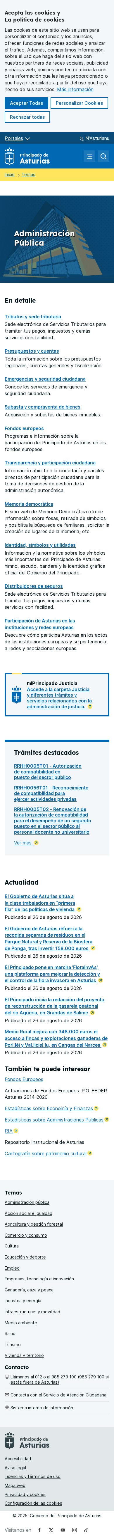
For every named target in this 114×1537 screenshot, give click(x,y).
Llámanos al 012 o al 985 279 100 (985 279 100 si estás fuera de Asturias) (60, 1379)
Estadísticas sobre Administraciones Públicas (57, 1120)
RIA (11, 1131)
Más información (75, 89)
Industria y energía (23, 1300)
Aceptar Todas (29, 103)
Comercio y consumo (26, 1235)
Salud (10, 1333)
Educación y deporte (25, 1256)
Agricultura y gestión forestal (34, 1224)
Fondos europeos (24, 428)
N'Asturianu (97, 138)
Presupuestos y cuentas (32, 351)
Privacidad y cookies (25, 1494)
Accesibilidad (18, 1458)
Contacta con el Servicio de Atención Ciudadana (58, 1394)
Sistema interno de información (42, 1407)
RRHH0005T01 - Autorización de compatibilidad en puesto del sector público (48, 771)
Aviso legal (15, 1467)
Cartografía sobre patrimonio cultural (48, 1153)
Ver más (23, 843)
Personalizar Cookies (79, 103)
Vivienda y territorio (24, 1355)
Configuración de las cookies (33, 1503)
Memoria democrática (29, 504)
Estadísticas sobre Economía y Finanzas (52, 1108)
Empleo (12, 1268)
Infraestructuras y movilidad (32, 1311)
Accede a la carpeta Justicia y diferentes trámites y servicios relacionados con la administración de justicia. (59, 697)
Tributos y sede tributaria (33, 317)
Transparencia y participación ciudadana (50, 463)
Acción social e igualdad (28, 1213)
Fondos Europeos (24, 1079)
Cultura (12, 1245)
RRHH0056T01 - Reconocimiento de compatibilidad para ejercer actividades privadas (51, 793)
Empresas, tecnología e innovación (39, 1278)
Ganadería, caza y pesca (29, 1289)
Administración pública (27, 1202)
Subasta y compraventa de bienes (42, 407)
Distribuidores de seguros (34, 586)
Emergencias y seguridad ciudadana (45, 379)
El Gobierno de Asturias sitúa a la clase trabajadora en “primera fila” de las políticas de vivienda (40, 902)
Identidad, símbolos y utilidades (40, 545)
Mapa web (15, 1485)
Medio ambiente (21, 1322)
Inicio (10, 174)
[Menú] (89, 156)
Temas (28, 174)
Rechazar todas (30, 117)
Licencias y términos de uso (33, 1476)
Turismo (13, 1344)
